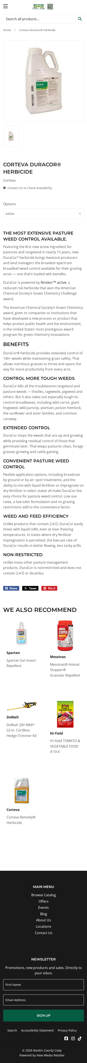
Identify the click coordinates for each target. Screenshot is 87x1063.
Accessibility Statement (37, 1030)
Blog (43, 914)
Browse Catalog (43, 895)
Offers (44, 901)
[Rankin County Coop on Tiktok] (80, 1038)
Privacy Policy (67, 1030)
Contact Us (43, 932)
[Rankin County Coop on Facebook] (66, 1038)
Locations (43, 926)
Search (12, 1030)
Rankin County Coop (47, 1050)
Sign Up (43, 1015)
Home (7, 30)
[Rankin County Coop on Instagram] (73, 1038)
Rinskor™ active (53, 282)
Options (9, 204)
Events (43, 907)
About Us (43, 920)
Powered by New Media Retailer (42, 1055)
